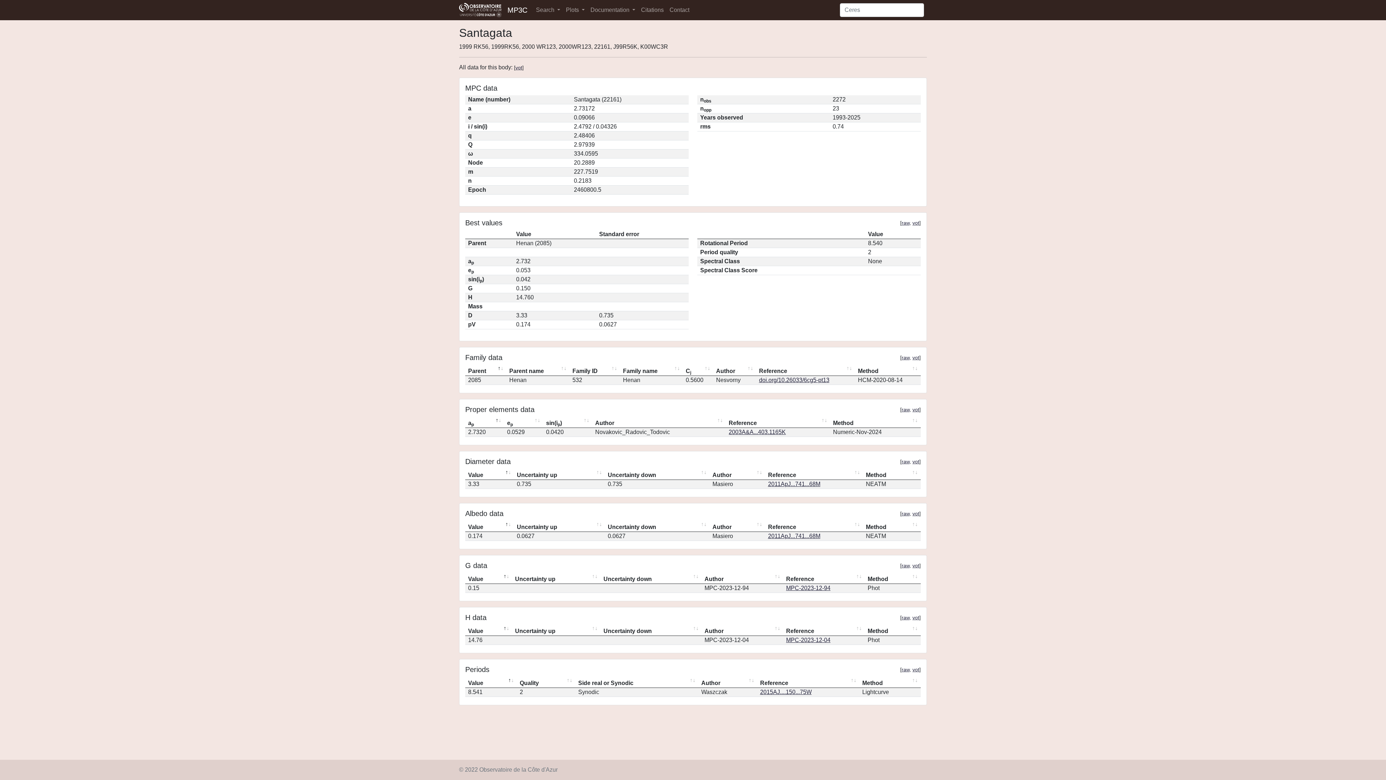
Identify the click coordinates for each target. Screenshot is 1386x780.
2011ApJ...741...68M (794, 484)
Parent (477, 371)
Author (725, 371)
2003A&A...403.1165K (757, 432)
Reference (773, 371)
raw (906, 223)
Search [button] (546, 10)
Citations (652, 10)
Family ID (585, 371)
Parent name (526, 371)
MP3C (517, 10)
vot (518, 67)
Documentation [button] (610, 10)
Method (868, 371)
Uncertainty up (537, 475)
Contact (679, 10)
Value (475, 475)
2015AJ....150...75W (786, 692)
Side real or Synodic (605, 683)
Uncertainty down (632, 475)
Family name (640, 371)
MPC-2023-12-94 (808, 588)
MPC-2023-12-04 (808, 640)
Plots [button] (573, 10)
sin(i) (554, 423)
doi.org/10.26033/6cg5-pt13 (794, 380)
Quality (529, 683)
